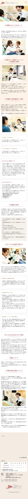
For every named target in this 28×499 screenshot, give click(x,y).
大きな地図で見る (23, 457)
